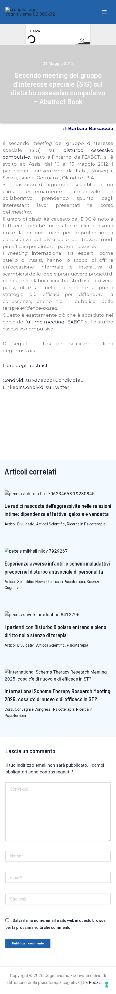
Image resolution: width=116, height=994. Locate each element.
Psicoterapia (77, 645)
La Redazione (96, 982)
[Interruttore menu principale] (104, 12)
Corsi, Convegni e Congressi (28, 709)
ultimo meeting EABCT (55, 322)
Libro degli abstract (25, 365)
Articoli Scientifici (50, 524)
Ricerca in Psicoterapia (86, 524)
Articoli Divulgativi (20, 524)
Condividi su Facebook (29, 380)
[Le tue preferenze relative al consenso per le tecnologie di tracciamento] (106, 984)
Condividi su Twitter (46, 387)
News (40, 582)
